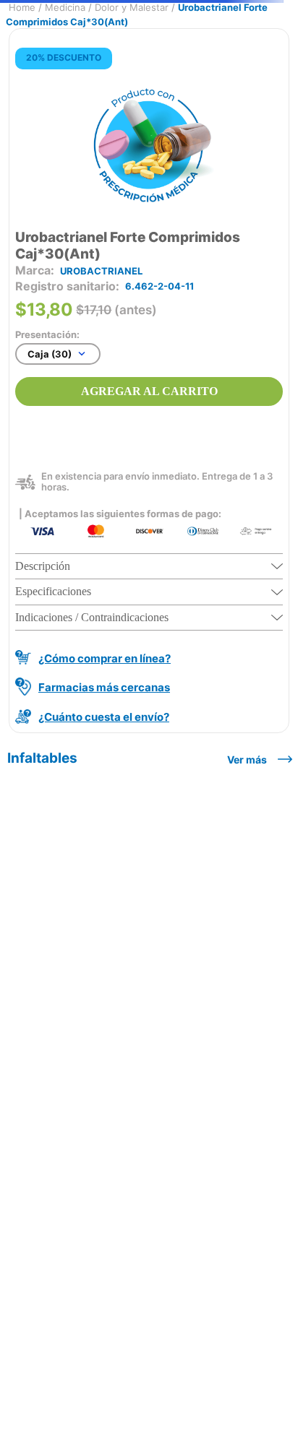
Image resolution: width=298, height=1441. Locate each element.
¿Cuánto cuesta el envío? (103, 717)
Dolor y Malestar (132, 7)
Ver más (247, 759)
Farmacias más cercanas (104, 687)
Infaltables (42, 758)
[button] (149, 566)
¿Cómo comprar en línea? (104, 658)
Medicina (65, 7)
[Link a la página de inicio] (22, 7)
